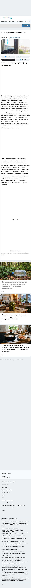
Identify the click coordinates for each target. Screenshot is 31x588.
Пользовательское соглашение (8, 500)
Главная (3, 510)
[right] (29, 22)
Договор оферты (5, 484)
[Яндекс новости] (23, 57)
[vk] (13, 220)
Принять (26, 25)
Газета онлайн (4, 21)
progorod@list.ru (5, 526)
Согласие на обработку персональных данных (11, 502)
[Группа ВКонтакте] (8, 57)
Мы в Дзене (27, 21)
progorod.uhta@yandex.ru (7, 528)
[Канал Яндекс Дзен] (8, 60)
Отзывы (3, 494)
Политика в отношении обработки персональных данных (13, 505)
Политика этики (5, 487)
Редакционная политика (6, 489)
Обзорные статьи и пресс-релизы (8, 482)
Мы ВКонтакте (20, 21)
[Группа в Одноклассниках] (5, 477)
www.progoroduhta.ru (13, 518)
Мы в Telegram (12, 21)
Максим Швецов (15, 37)
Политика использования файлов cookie (10, 507)
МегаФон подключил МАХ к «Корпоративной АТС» (15, 253)
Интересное (4, 513)
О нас (3, 497)
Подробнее (4, 575)
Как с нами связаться (6, 492)
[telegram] (18, 220)
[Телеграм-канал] (23, 60)
